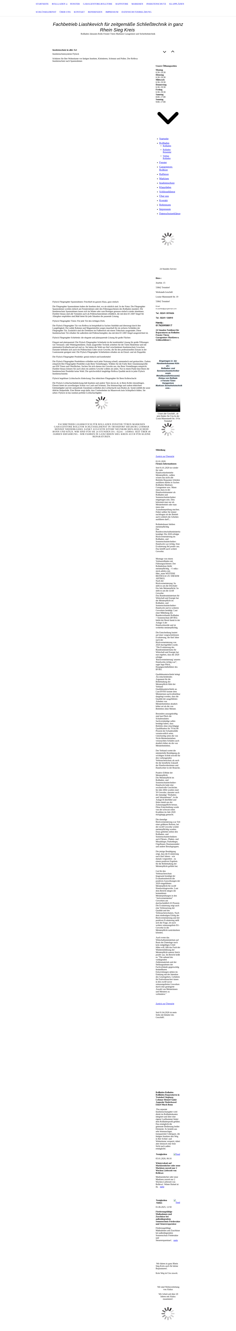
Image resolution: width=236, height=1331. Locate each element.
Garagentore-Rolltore (97, 4)
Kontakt (79, 12)
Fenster (75, 4)
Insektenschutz (156, 4)
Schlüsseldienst (46, 12)
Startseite (42, 4)
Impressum (112, 12)
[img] (13, 8)
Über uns (65, 12)
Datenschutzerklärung (137, 12)
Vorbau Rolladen (167, 157)
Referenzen (95, 12)
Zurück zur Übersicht (165, 456)
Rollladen (58, 4)
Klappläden (176, 4)
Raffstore (122, 4)
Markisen (137, 4)
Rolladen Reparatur (167, 150)
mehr (162, 1187)
